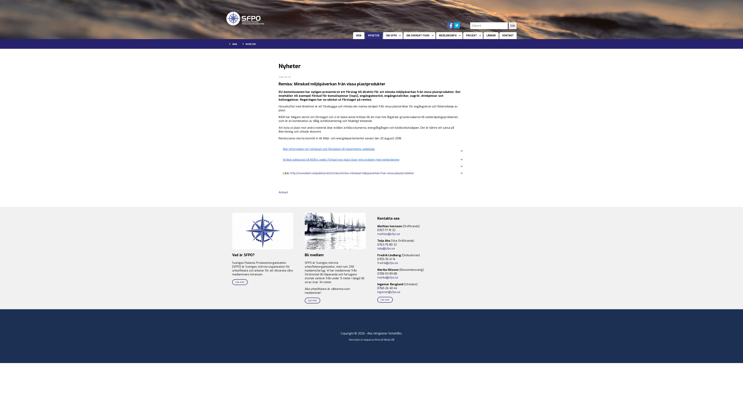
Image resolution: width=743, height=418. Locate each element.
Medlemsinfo (448, 35)
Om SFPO (391, 35)
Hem (358, 35)
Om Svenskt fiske (418, 35)
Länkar (491, 35)
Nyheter (373, 35)
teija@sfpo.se (386, 248)
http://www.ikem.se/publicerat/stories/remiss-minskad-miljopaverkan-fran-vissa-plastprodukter (352, 173)
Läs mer (239, 282)
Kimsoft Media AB (384, 339)
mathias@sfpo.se (388, 234)
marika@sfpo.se (387, 277)
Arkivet (283, 192)
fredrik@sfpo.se (387, 263)
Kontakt (508, 35)
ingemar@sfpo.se (388, 292)
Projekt (471, 35)
